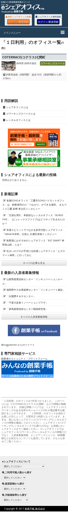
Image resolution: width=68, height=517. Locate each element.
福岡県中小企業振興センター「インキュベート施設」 (35, 289)
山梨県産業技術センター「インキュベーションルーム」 (32, 281)
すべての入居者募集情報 (34, 316)
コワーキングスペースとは (20, 113)
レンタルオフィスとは (18, 120)
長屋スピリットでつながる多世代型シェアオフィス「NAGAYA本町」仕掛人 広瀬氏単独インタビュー (32, 232)
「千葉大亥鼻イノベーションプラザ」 (27, 302)
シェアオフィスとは (17, 107)
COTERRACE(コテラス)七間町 (23, 57)
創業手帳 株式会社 (35, 508)
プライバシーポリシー (26, 514)
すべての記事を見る (34, 263)
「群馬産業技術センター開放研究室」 (27, 309)
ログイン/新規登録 (18, 21)
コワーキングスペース (52, 63)
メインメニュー (12, 32)
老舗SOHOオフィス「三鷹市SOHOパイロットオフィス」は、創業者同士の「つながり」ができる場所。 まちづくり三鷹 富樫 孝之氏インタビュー (34, 204)
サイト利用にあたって (56, 514)
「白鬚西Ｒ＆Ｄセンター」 (21, 296)
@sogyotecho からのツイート (18, 344)
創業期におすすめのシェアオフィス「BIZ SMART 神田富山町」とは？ (33, 242)
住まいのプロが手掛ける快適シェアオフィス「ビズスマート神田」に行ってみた (33, 253)
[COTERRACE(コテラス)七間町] (8, 66)
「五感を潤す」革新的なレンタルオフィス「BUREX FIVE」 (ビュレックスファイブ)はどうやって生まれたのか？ (33, 219)
